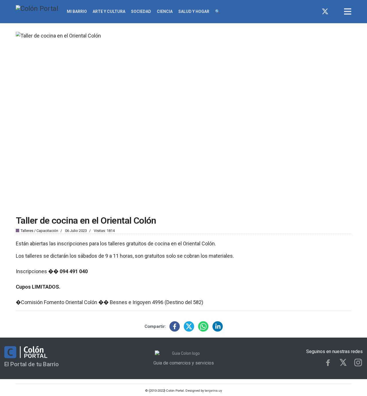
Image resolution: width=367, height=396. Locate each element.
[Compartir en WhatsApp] (203, 326)
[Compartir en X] (189, 326)
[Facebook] (314, 11)
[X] (343, 362)
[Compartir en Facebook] (174, 326)
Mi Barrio (77, 11)
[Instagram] (335, 11)
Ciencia (165, 11)
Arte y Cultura (109, 11)
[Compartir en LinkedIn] (217, 326)
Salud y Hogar (193, 11)
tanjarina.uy (213, 391)
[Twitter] (325, 11)
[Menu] (347, 11)
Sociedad (141, 11)
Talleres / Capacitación (39, 230)
